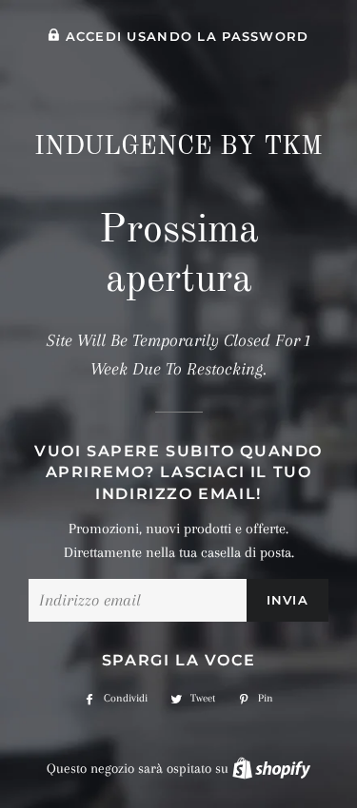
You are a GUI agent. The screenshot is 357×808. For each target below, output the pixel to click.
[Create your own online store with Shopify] (271, 768)
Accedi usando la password (184, 36)
